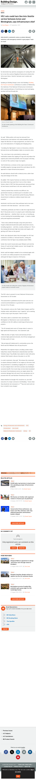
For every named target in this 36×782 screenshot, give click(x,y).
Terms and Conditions (25, 764)
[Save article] (33, 31)
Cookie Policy (8, 766)
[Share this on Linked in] (9, 31)
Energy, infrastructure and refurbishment (14, 425)
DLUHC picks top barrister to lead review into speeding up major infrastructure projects (22, 485)
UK (29, 431)
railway (25, 431)
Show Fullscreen (3, 46)
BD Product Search (8, 739)
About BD (27, 766)
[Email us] (24, 752)
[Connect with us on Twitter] (12, 752)
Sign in (14, 27)
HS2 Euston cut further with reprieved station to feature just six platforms (21, 497)
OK (18, 776)
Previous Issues (7, 730)
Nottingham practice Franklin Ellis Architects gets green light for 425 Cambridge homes (21, 588)
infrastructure (7, 428)
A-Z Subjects (7, 733)
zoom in (6, 46)
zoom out (9, 46)
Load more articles (18, 523)
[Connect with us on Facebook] (6, 752)
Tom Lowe (27, 566)
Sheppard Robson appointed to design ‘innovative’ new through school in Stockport (21, 562)
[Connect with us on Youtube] (18, 757)
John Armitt (15, 428)
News (2, 13)
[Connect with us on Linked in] (18, 752)
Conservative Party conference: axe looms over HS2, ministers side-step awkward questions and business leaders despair (21, 511)
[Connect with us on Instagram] (30, 752)
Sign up (5, 629)
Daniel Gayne (27, 489)
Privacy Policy (18, 766)
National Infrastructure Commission (12, 431)
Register (22, 548)
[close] (34, 27)
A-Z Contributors (8, 736)
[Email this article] (13, 31)
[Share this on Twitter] (5, 31)
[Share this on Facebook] (2, 31)
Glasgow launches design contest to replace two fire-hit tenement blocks (21, 575)
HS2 (27, 425)
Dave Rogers (5, 25)
